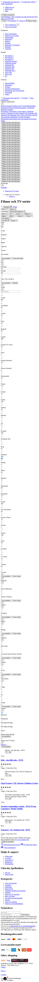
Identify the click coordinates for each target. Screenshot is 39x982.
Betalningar (9, 862)
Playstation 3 (9, 59)
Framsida (4, 187)
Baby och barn (10, 896)
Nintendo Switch (10, 63)
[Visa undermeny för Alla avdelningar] (17, 25)
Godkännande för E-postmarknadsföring (22, 926)
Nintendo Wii (9, 69)
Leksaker (8, 49)
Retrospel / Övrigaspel (12, 45)
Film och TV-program (12, 894)
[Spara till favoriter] (6, 752)
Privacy (3, 971)
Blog (6, 11)
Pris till (3, 271)
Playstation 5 (9, 56)
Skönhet (7, 892)
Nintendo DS (9, 65)
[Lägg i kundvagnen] (9, 752)
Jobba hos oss (9, 7)
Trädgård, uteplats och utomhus (15, 891)
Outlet (7, 94)
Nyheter (7, 87)
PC (6, 76)
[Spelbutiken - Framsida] (19, 19)
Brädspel (8, 47)
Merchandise (9, 37)
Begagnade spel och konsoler (14, 90)
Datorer (7, 41)
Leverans (8, 858)
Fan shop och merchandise (13, 898)
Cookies (3, 974)
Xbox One (8, 74)
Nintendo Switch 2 (11, 61)
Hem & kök (9, 889)
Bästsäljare (8, 85)
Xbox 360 (8, 72)
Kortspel (8, 43)
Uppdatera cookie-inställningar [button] (11, 978)
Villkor (3, 967)
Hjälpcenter (9, 856)
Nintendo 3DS (10, 67)
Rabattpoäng (9, 864)
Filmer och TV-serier (12, 36)
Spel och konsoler (11, 34)
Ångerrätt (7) (9, 860)
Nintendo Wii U (10, 70)
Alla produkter (10, 83)
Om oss (7, 872)
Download (8, 92)
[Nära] (2, 104)
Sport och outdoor (11, 902)
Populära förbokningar (12, 89)
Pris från (3, 267)
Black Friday (9, 874)
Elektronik (8, 39)
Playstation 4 (9, 57)
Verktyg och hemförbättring (14, 904)
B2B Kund (8, 9)
